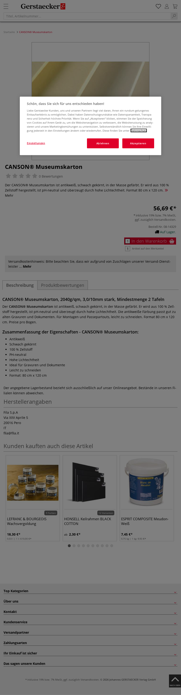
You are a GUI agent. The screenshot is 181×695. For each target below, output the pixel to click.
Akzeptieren (138, 143)
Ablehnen (102, 143)
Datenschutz (139, 130)
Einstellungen (36, 143)
